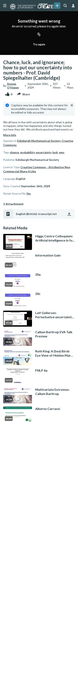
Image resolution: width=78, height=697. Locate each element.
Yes (28, 193)
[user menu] (73, 5)
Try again (39, 44)
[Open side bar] (5, 5)
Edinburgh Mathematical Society (38, 140)
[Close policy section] (72, 105)
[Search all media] (65, 5)
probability (27, 152)
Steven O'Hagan (13, 85)
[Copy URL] (39, 35)
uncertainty (43, 152)
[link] (57, 5)
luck (55, 152)
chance (14, 152)
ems (61, 152)
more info (9, 135)
